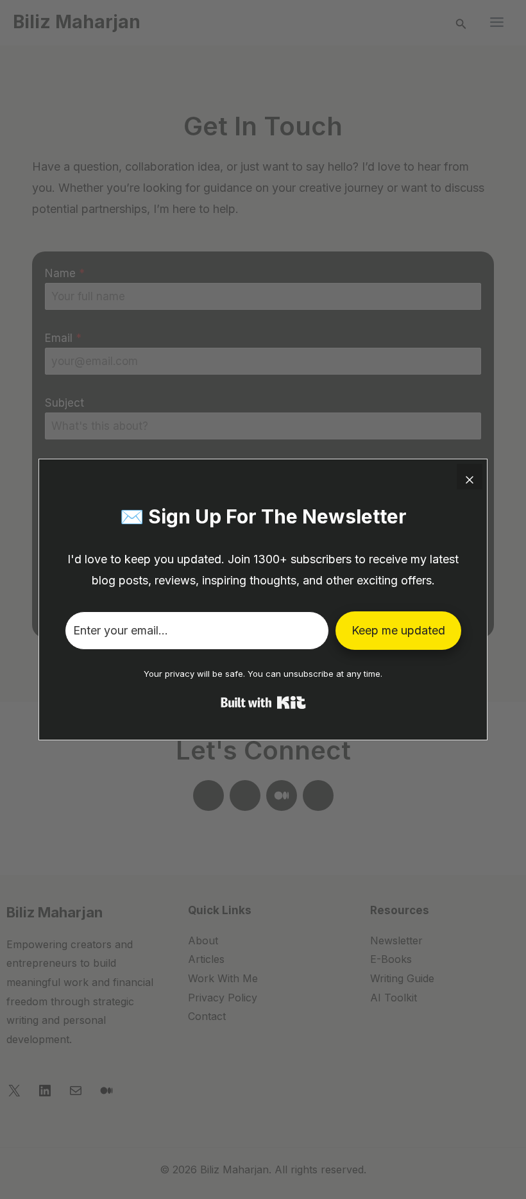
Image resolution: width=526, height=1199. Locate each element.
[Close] (469, 476)
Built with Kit (263, 702)
